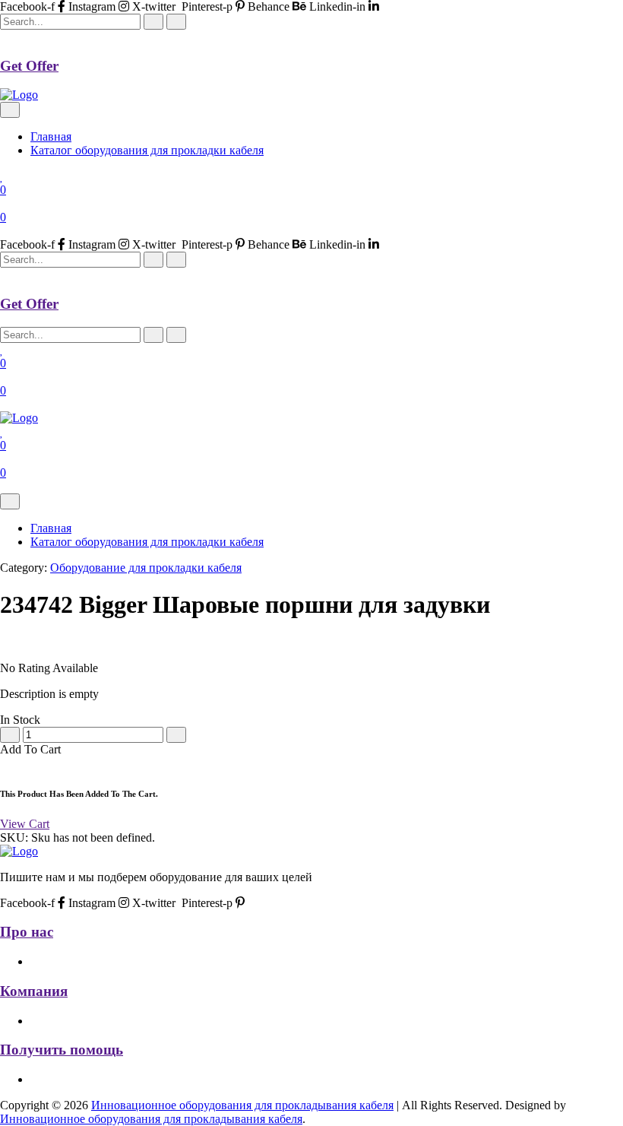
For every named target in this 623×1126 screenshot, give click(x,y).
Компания (34, 991)
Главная (50, 136)
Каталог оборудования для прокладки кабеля (147, 150)
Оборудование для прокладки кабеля (146, 567)
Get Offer (29, 66)
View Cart (24, 823)
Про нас (26, 932)
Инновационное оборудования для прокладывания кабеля (242, 1105)
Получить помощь (61, 1050)
